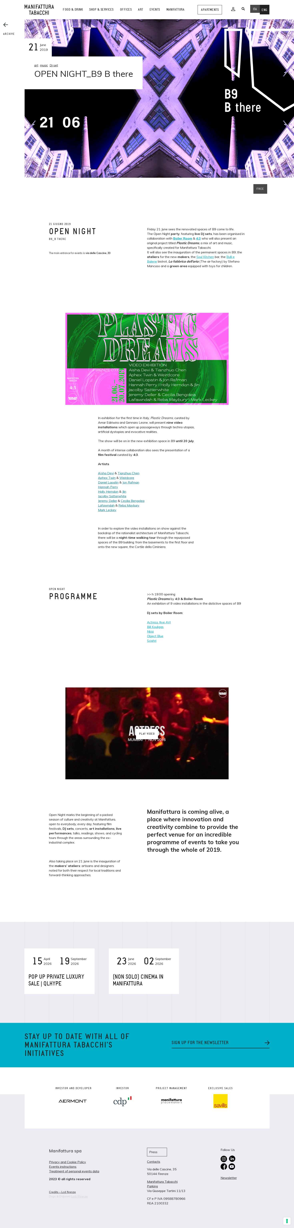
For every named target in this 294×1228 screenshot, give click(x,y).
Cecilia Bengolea (132, 501)
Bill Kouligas (155, 627)
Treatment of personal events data (74, 1171)
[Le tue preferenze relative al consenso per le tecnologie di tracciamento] (287, 1221)
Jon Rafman (130, 482)
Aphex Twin (107, 478)
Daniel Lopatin (108, 482)
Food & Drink (73, 9)
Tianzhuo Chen (128, 473)
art (36, 65)
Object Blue (155, 636)
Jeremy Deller (107, 501)
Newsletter (229, 1178)
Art (140, 9)
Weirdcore (126, 478)
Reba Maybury (128, 505)
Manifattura (175, 9)
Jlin (124, 492)
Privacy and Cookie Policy (67, 1162)
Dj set (54, 65)
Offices (126, 9)
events (155, 9)
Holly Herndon (108, 492)
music (44, 65)
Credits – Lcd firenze (62, 1192)
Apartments (210, 9)
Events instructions (62, 1167)
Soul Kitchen (205, 257)
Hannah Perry (108, 487)
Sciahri (151, 641)
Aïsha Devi (106, 473)
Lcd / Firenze (79, 1196)
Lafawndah (106, 505)
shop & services (101, 9)
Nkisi (150, 631)
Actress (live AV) (159, 622)
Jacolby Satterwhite (112, 496)
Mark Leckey (107, 510)
